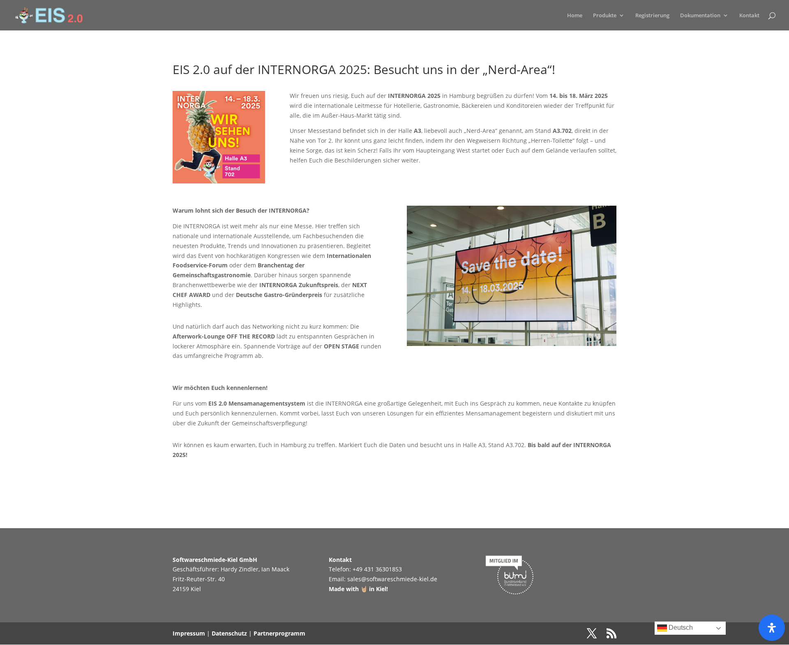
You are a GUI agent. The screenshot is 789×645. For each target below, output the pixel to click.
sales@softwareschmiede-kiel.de (392, 579)
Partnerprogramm (279, 633)
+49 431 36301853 (377, 569)
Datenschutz (229, 633)
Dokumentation (700, 15)
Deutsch (680, 627)
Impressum (189, 633)
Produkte (604, 15)
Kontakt (749, 15)
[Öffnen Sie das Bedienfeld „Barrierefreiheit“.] (772, 628)
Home (574, 15)
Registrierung (652, 15)
